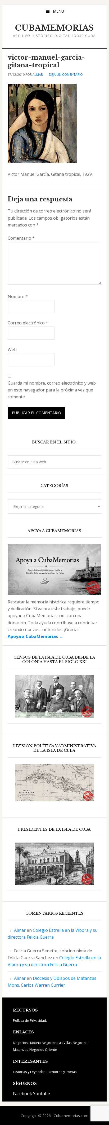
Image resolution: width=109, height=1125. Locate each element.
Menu (58, 11)
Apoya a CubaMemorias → (35, 636)
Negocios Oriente (43, 1049)
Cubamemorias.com (71, 1115)
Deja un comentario (66, 74)
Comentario (21, 238)
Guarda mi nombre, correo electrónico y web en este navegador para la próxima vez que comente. (52, 390)
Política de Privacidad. (30, 1020)
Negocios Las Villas (57, 1042)
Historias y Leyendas (29, 1071)
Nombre (18, 296)
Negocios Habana (27, 1042)
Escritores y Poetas (62, 1071)
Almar (20, 930)
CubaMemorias (54, 27)
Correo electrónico (28, 323)
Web (12, 349)
